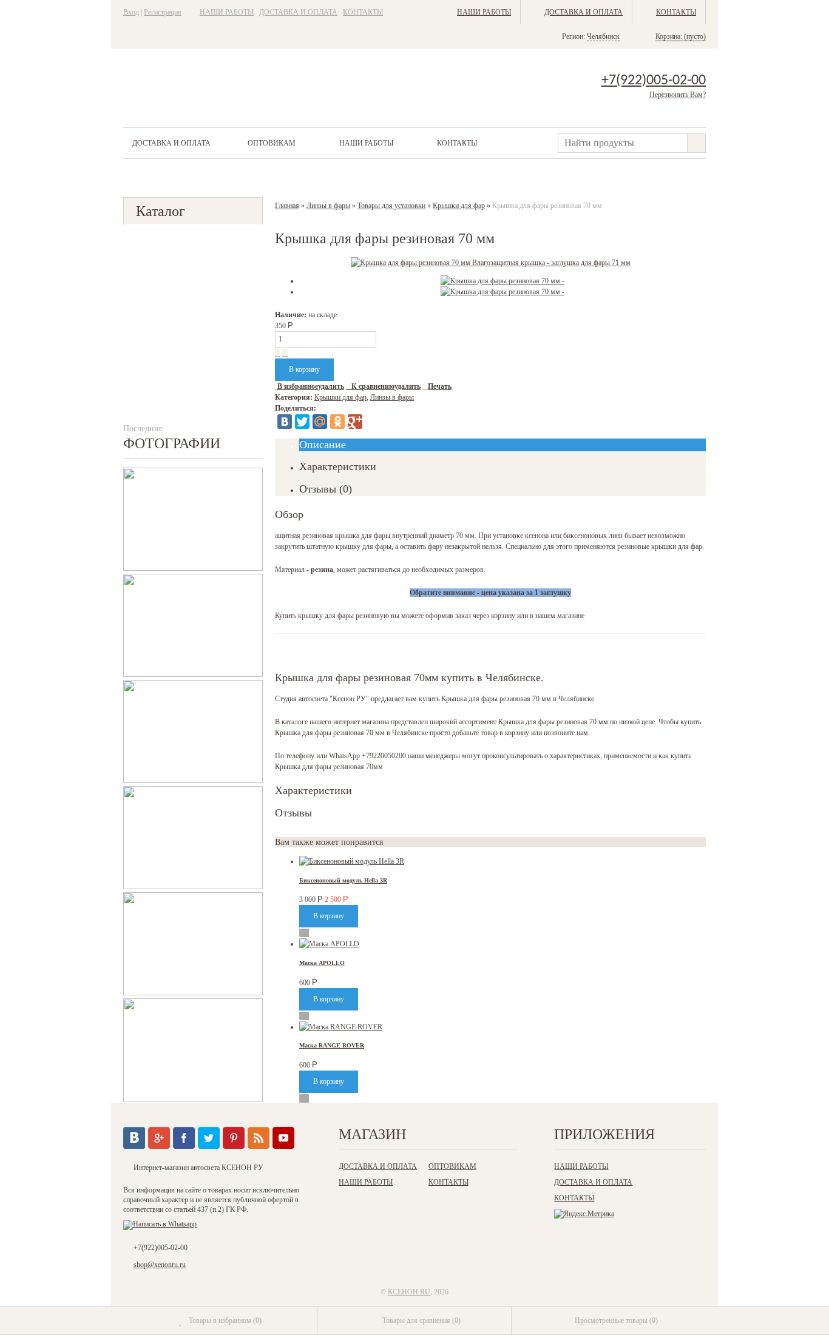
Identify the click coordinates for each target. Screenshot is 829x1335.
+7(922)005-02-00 (653, 80)
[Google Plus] (355, 421)
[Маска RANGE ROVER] (340, 1027)
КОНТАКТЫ (363, 12)
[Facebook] (184, 1138)
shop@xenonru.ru (160, 1264)
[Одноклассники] (337, 421)
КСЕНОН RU (409, 1292)
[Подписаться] (258, 1138)
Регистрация (162, 12)
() (225, 1320)
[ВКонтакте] (284, 421)
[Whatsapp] (160, 1224)
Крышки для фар (459, 205)
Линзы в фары (328, 205)
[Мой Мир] (320, 421)
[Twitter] (302, 421)
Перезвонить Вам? (677, 94)
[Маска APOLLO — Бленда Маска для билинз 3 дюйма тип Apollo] (329, 944)
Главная (287, 205)
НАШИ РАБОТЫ (227, 12)
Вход (131, 12)
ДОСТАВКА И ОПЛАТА (298, 12)
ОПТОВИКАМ (272, 143)
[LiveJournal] (372, 421)
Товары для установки (391, 205)
